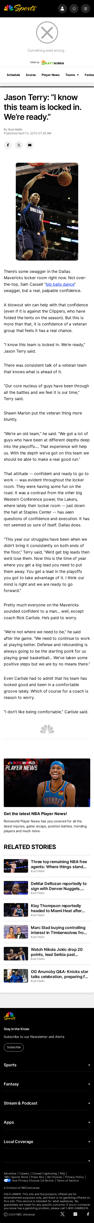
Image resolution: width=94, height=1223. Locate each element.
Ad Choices (54, 1177)
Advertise (10, 1173)
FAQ (62, 1173)
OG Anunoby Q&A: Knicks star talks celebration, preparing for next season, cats (60, 974)
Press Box (37, 1177)
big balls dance (60, 284)
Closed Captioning (44, 1173)
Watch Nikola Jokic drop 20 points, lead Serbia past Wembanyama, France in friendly (57, 952)
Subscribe (14, 1047)
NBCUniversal (30, 1188)
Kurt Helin (15, 129)
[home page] (20, 8)
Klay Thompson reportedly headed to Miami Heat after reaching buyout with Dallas (57, 908)
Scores (31, 75)
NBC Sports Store (16, 1177)
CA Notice (47, 1180)
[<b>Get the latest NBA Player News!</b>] (47, 782)
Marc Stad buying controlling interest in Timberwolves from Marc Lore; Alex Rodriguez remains (59, 930)
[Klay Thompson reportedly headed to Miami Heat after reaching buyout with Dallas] (16, 910)
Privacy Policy (74, 1177)
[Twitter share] (19, 145)
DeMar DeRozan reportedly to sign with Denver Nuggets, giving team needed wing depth (60, 886)
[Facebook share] (8, 145)
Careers (24, 1173)
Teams (70, 75)
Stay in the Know (16, 1029)
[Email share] (30, 145)
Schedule (13, 75)
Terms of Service (68, 1180)
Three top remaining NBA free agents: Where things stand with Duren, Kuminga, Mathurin (60, 864)
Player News (51, 75)
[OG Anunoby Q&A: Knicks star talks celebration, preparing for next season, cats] (16, 976)
